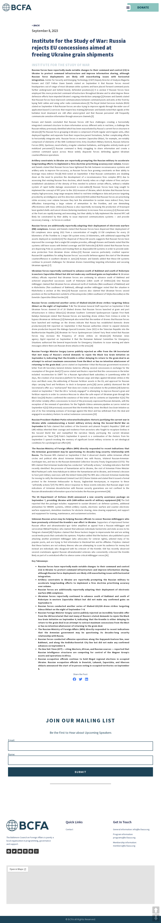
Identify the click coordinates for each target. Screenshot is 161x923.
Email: (11, 740)
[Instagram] (36, 851)
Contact (69, 829)
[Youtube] (19, 851)
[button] (127, 7)
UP (155, 910)
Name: (11, 754)
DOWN (155, 917)
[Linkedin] (25, 851)
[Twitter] (14, 851)
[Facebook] (8, 851)
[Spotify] (30, 851)
